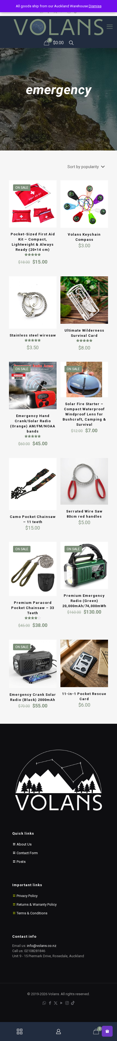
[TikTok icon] (73, 1003)
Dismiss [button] (95, 6)
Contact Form (27, 853)
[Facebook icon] (50, 1003)
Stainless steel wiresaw (33, 335)
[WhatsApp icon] (44, 1003)
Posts (21, 862)
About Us (24, 844)
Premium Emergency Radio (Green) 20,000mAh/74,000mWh (84, 601)
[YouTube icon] (61, 1003)
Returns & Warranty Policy (37, 904)
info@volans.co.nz (41, 946)
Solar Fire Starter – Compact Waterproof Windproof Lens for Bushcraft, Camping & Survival (84, 414)
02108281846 (34, 951)
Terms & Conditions (32, 913)
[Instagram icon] (67, 1003)
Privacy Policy (27, 896)
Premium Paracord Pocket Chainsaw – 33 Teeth (32, 608)
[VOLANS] (58, 27)
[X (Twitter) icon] (56, 1003)
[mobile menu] (109, 26)
